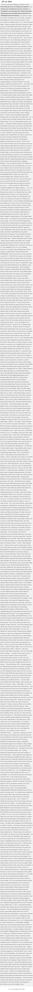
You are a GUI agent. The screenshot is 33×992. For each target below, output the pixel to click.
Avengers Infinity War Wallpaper (10, 4)
